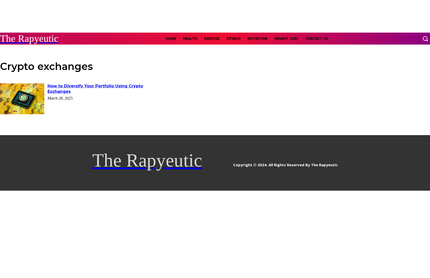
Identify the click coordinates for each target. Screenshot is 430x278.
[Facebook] (206, 163)
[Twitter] (228, 163)
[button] (425, 38)
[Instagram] (217, 163)
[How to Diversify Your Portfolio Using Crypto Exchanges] (22, 98)
